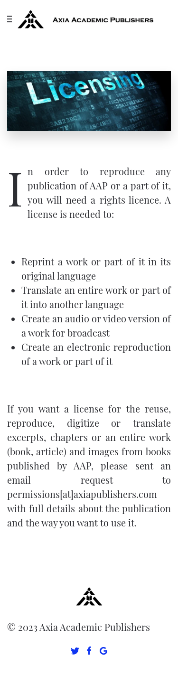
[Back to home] (89, 19)
